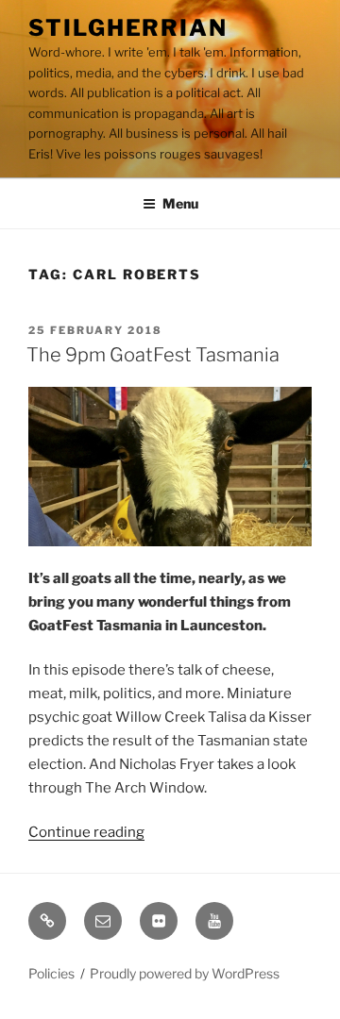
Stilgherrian (128, 28)
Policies (51, 973)
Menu (180, 203)
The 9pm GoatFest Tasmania (153, 354)
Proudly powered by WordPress (185, 973)
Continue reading (86, 832)
